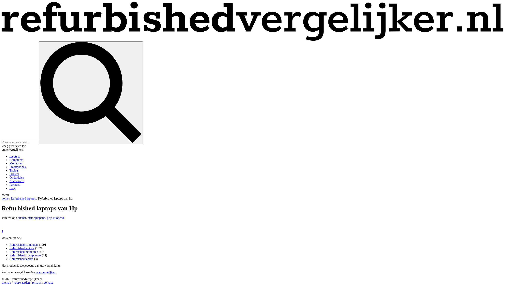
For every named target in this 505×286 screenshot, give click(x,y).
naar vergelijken (45, 272)
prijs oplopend (36, 217)
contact (48, 282)
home (5, 198)
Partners (14, 184)
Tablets (13, 170)
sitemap (6, 282)
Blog (12, 188)
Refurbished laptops (23, 198)
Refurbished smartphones (25, 255)
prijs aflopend (55, 217)
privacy (36, 282)
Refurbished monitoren (23, 251)
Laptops (14, 156)
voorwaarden (21, 282)
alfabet (22, 217)
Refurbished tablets (21, 259)
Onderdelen (16, 177)
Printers (14, 174)
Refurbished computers (23, 244)
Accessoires (16, 181)
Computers (16, 159)
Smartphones (17, 167)
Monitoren (15, 163)
